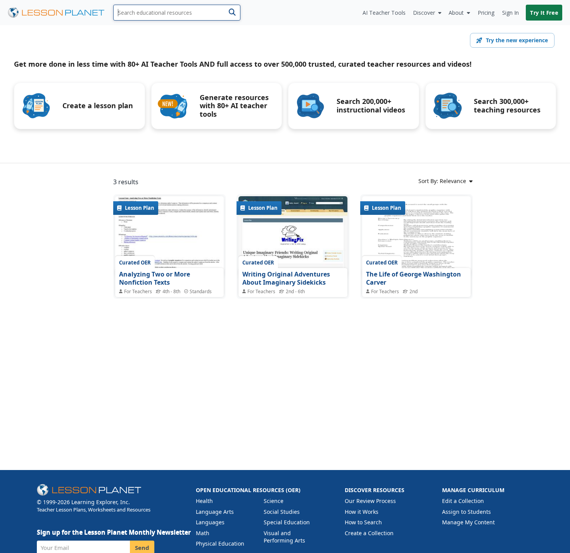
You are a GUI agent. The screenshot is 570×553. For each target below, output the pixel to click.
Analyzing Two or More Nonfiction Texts (154, 278)
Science (273, 501)
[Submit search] (232, 13)
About (456, 12)
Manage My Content (468, 522)
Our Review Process (370, 501)
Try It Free (544, 12)
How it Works (361, 511)
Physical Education (220, 543)
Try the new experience (517, 40)
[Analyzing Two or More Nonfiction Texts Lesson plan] (169, 237)
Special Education (287, 522)
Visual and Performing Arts (284, 536)
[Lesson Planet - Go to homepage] (60, 12)
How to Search (363, 522)
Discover (424, 12)
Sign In (510, 12)
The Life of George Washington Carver (413, 278)
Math (202, 533)
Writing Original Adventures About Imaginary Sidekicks (286, 278)
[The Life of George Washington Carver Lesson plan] (416, 237)
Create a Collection (369, 533)
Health (204, 501)
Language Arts (215, 511)
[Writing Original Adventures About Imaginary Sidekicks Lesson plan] (293, 237)
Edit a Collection (463, 501)
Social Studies (282, 511)
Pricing (486, 12)
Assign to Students (466, 511)
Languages (210, 522)
